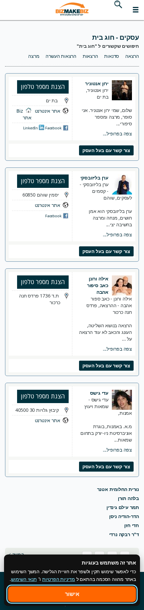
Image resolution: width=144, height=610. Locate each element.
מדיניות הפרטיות (58, 579)
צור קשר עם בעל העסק (106, 150)
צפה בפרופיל (117, 133)
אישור (72, 594)
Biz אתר (23, 114)
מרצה (33, 56)
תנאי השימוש (24, 579)
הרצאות (90, 56)
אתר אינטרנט (47, 111)
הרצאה (132, 56)
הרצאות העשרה (61, 56)
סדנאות (111, 56)
